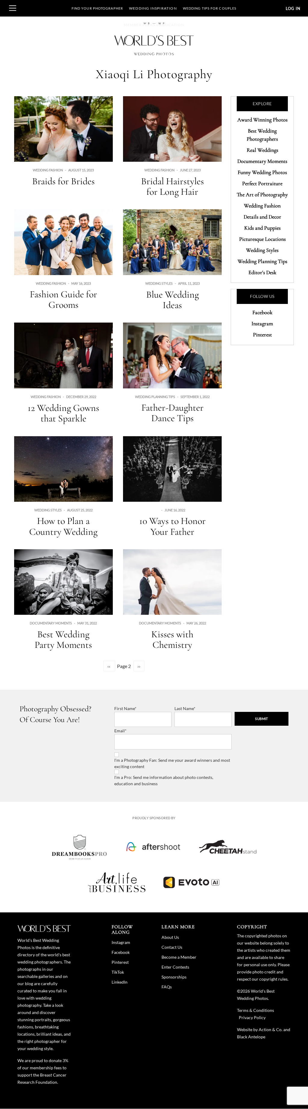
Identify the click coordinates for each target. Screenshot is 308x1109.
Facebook (262, 312)
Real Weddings (262, 150)
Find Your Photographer (97, 8)
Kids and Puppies (262, 228)
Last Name (184, 708)
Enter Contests (175, 967)
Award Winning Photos (262, 119)
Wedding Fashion (48, 170)
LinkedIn (120, 982)
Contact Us (172, 947)
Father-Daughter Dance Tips (172, 413)
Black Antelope (251, 1036)
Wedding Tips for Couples (209, 8)
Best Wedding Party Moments (63, 639)
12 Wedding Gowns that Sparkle (63, 413)
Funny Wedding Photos (262, 172)
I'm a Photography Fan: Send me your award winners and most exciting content (172, 763)
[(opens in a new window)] (79, 847)
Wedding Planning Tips (155, 397)
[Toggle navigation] (13, 8)
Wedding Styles (159, 283)
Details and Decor (262, 216)
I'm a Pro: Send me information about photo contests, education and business (163, 780)
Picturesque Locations (262, 239)
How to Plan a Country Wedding (63, 526)
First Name (124, 708)
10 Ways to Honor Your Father (172, 526)
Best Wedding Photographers (262, 134)
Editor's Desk (262, 272)
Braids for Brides (63, 181)
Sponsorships (174, 976)
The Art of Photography (262, 194)
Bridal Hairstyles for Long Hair (172, 186)
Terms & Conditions (255, 1010)
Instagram (262, 323)
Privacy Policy (252, 1017)
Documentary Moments (51, 623)
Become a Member (179, 957)
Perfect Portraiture (262, 183)
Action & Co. (270, 1029)
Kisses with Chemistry (172, 639)
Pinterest (262, 334)
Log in (293, 8)
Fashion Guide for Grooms (63, 299)
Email (119, 730)
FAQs (167, 986)
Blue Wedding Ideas (172, 300)
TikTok (118, 972)
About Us (170, 937)
